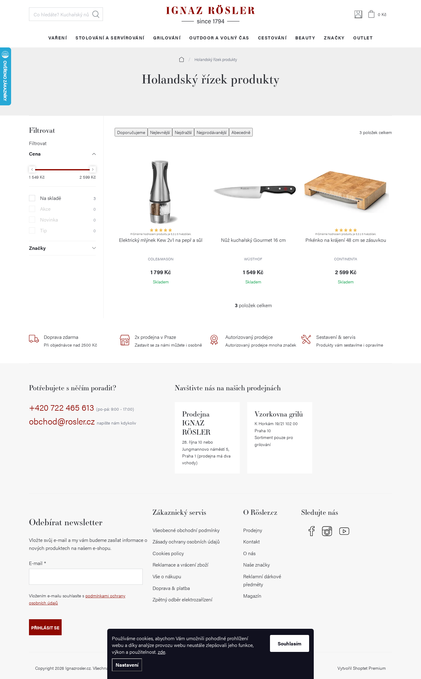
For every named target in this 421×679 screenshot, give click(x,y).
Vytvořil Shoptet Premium (361, 668)
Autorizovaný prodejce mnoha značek (260, 340)
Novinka (68, 220)
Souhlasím (289, 643)
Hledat (96, 14)
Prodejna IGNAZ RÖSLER (196, 423)
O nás (249, 553)
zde (161, 651)
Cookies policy (168, 553)
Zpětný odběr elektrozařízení (182, 599)
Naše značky (256, 564)
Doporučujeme (131, 132)
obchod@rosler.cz (82, 421)
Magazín (252, 595)
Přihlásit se (45, 627)
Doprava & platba (171, 588)
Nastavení (127, 664)
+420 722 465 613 (81, 407)
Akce (68, 209)
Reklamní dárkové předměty (262, 580)
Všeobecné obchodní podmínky (186, 530)
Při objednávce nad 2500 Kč (70, 340)
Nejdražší (183, 132)
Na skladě (68, 198)
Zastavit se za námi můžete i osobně (168, 340)
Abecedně (240, 132)
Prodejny (252, 530)
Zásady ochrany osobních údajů (186, 541)
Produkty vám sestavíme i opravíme (349, 340)
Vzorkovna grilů (279, 413)
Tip (68, 230)
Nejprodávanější (212, 132)
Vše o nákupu (167, 576)
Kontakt (251, 541)
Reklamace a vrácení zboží (180, 564)
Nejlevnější (160, 132)
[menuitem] (57, 37)
